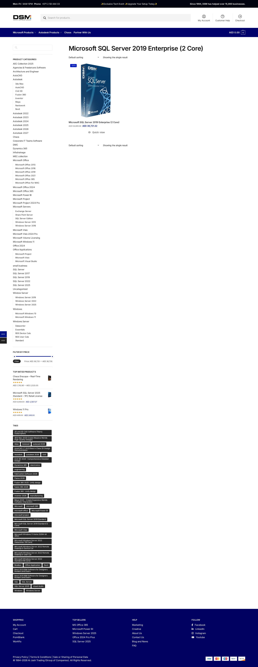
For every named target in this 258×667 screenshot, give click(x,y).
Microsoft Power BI (22, 195)
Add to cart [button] (96, 138)
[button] (237, 32)
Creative (136, 629)
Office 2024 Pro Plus (83, 637)
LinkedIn (199, 629)
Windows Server (21, 321)
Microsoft (18, 506)
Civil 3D (18, 91)
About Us (137, 633)
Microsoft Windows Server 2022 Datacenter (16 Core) (28, 541)
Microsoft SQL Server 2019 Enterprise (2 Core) (94, 122)
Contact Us (138, 637)
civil (44, 454)
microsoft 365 (32, 506)
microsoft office (21, 510)
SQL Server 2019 (21, 277)
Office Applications (22, 249)
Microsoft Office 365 (25, 179)
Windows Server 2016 (25, 225)
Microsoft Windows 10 (25, 313)
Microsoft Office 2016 (25, 168)
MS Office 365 (80, 624)
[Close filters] (53, 46)
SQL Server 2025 (21, 285)
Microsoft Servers (21, 206)
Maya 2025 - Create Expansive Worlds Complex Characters (30, 501)
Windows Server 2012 (25, 222)
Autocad (25, 444)
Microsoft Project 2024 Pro (26, 203)
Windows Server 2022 (25, 301)
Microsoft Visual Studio (26, 261)
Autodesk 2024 (20, 121)
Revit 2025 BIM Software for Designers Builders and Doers (31, 577)
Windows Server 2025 (25, 304)
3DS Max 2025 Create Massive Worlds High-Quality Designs (30, 439)
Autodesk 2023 (20, 117)
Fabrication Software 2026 (25, 474)
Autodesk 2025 (20, 125)
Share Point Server (24, 215)
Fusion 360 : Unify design (25, 491)
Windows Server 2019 (25, 297)
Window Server (20, 293)
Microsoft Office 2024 (24, 187)
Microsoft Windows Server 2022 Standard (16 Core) (28, 560)
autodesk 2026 (32, 454)
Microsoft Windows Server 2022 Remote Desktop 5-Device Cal (31, 547)
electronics (35, 465)
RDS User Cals (22, 337)
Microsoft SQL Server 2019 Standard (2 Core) (31, 525)
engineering (19, 469)
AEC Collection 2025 (23, 63)
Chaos (16, 137)
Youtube (200, 637)
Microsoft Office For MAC (27, 183)
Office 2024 (19, 245)
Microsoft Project (21, 199)
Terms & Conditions (40, 657)
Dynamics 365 (20, 148)
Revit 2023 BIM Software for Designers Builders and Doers (31, 570)
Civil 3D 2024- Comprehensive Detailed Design (31, 460)
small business (20, 265)
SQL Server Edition (24, 218)
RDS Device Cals (23, 333)
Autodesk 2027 (20, 133)
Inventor (19, 98)
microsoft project (21, 515)
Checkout (240, 20)
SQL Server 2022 (21, 281)
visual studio (38, 586)
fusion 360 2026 (21, 487)
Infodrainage (19, 152)
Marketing (137, 624)
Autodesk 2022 (20, 113)
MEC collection (20, 156)
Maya (17, 102)
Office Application (32, 565)
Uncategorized (20, 289)
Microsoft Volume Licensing (26, 237)
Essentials (20, 329)
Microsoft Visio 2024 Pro (25, 234)
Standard (19, 340)
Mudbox (17, 565)
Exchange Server (23, 211)
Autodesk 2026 (20, 129)
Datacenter (20, 326)
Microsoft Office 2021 (25, 175)
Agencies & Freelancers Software (29, 67)
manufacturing (36, 496)
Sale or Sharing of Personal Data (70, 657)
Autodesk (17, 79)
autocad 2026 (39, 444)
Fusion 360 (20, 94)
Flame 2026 (19, 478)
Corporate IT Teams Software (27, 140)
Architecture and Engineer (26, 71)
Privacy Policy (20, 657)
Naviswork (20, 105)
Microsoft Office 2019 (25, 172)
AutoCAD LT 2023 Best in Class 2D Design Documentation (32, 449)
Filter (17, 361)
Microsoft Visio (20, 230)
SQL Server (18, 269)
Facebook (199, 624)
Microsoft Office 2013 (25, 164)
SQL (16, 582)
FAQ (134, 645)
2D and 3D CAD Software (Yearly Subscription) (28, 433)
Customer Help (222, 20)
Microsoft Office (21, 160)
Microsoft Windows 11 (23, 241)
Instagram (200, 633)
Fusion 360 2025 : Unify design (27, 482)
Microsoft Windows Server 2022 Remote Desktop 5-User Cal (31, 554)
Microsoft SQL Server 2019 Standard (30, 519)
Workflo (17, 641)
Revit (17, 109)
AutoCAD (17, 75)
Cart (15, 629)
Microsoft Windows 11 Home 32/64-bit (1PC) (30, 535)
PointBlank (18, 637)
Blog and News (140, 641)
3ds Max (19, 84)
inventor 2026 (20, 496)
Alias (16, 444)
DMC (15, 144)
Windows (17, 309)
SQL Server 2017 (21, 273)
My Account (204, 20)
